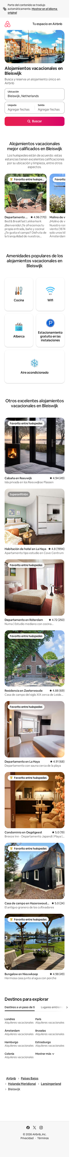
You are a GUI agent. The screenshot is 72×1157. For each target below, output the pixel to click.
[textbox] (19, 109)
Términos (43, 1138)
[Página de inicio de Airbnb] (7, 24)
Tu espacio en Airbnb (47, 24)
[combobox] (34, 96)
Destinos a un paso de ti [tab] (20, 1007)
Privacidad (27, 1138)
